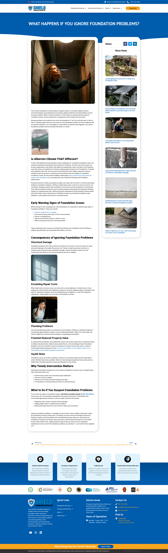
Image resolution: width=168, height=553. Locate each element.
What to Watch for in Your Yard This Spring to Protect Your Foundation (120, 232)
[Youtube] (30, 532)
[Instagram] (35, 532)
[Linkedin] (40, 532)
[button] (125, 44)
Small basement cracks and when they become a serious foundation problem (118, 202)
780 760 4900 (87, 394)
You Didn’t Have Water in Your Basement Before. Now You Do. (119, 142)
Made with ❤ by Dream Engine (132, 551)
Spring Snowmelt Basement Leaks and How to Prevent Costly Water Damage (120, 172)
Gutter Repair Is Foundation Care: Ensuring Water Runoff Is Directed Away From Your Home (120, 110)
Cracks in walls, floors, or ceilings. (46, 212)
